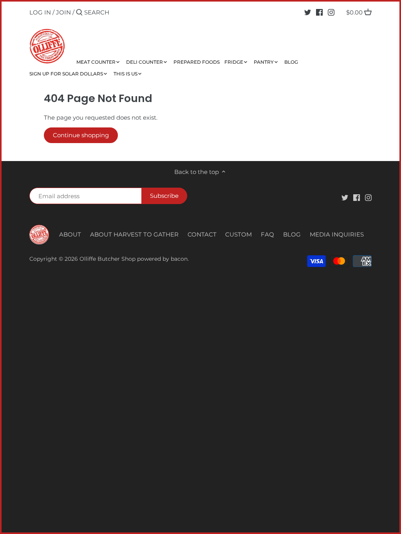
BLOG (292, 234)
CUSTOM (238, 234)
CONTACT (202, 234)
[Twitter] (307, 12)
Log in (40, 12)
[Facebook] (319, 12)
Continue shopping (81, 135)
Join (63, 12)
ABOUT (70, 234)
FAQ (267, 234)
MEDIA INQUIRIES (337, 234)
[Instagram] (331, 12)
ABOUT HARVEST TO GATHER (134, 234)
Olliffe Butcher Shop (107, 259)
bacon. (180, 259)
